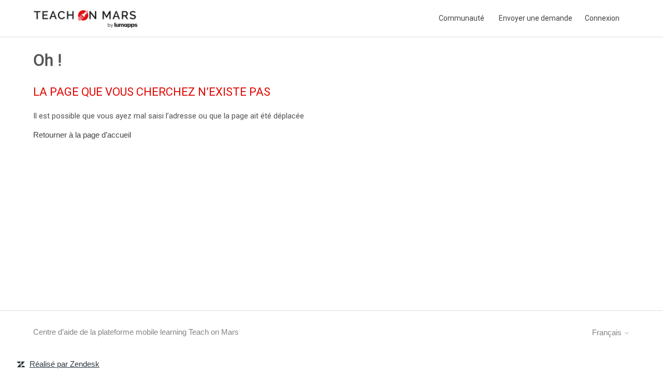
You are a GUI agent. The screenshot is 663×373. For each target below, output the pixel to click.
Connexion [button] (602, 18)
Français (608, 332)
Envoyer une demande (535, 18)
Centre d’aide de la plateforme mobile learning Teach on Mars (136, 331)
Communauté (461, 18)
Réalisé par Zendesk (64, 364)
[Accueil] (86, 18)
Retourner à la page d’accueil (82, 134)
